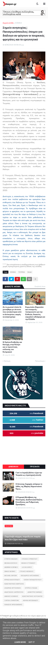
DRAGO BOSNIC (9, 571)
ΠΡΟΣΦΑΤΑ (34, 466)
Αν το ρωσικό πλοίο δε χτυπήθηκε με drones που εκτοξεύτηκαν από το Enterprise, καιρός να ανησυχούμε (12, 312)
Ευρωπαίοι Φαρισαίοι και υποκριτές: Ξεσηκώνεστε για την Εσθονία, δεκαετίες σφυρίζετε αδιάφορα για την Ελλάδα (35, 313)
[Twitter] (11, 279)
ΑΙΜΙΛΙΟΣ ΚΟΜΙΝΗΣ (11, 596)
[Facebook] (5, 279)
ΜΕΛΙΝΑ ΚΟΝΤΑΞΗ (10, 563)
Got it (32, 642)
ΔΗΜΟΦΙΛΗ (13, 466)
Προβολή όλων (40, 286)
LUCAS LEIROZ (27, 567)
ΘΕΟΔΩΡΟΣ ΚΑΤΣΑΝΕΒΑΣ (30, 575)
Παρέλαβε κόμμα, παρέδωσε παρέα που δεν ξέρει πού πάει (22, 538)
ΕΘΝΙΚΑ (18, 23)
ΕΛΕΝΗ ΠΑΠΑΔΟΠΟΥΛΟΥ (32, 580)
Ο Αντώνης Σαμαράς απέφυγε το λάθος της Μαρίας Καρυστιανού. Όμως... (29, 486)
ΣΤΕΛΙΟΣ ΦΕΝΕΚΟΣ (26, 571)
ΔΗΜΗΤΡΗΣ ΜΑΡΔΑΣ (35, 592)
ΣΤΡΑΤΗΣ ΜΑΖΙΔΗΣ (11, 559)
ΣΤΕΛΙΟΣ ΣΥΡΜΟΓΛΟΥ (29, 559)
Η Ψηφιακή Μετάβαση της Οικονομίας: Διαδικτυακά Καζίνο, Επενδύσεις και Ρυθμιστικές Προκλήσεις (29, 501)
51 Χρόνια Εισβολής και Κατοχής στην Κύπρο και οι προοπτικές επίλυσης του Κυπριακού (12, 347)
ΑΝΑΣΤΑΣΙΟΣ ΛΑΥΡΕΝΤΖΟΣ (13, 592)
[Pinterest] (17, 279)
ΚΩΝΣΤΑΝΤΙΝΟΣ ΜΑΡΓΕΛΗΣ (14, 584)
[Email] (29, 279)
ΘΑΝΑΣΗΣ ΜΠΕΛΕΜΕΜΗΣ (13, 605)
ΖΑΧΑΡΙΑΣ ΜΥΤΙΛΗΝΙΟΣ (12, 588)
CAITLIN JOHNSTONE (11, 600)
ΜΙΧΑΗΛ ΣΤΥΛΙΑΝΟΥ (28, 563)
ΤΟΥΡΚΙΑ (21, 272)
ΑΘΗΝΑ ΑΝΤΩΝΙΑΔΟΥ (30, 600)
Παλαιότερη (39, 361)
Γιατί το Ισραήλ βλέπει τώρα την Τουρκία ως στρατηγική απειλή (29, 474)
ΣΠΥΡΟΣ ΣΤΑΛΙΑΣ (31, 588)
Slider (29, 272)
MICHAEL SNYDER (10, 575)
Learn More (20, 642)
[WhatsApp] (23, 279)
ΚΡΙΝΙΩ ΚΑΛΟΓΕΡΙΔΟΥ (12, 580)
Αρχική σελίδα (8, 23)
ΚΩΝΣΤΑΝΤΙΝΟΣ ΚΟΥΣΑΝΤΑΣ (32, 596)
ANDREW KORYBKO (11, 567)
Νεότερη (7, 361)
